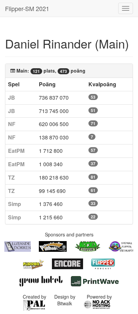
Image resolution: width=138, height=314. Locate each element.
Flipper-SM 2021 (27, 8)
